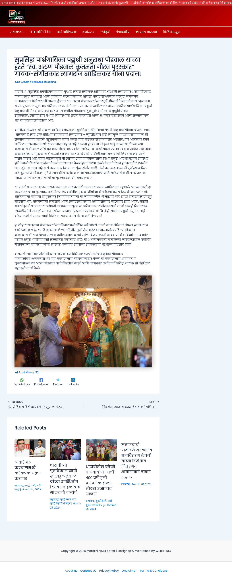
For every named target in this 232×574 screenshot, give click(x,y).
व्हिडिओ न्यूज (63, 503)
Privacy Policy (109, 571)
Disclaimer (129, 571)
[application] (23, 32)
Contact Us (88, 571)
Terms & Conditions (153, 571)
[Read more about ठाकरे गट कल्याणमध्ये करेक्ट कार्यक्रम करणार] (29, 448)
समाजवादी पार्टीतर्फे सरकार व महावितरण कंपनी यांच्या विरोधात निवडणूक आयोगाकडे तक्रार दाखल (136, 461)
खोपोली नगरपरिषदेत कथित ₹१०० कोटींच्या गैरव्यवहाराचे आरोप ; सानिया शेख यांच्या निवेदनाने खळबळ (162, 2)
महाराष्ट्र (18, 485)
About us (71, 571)
